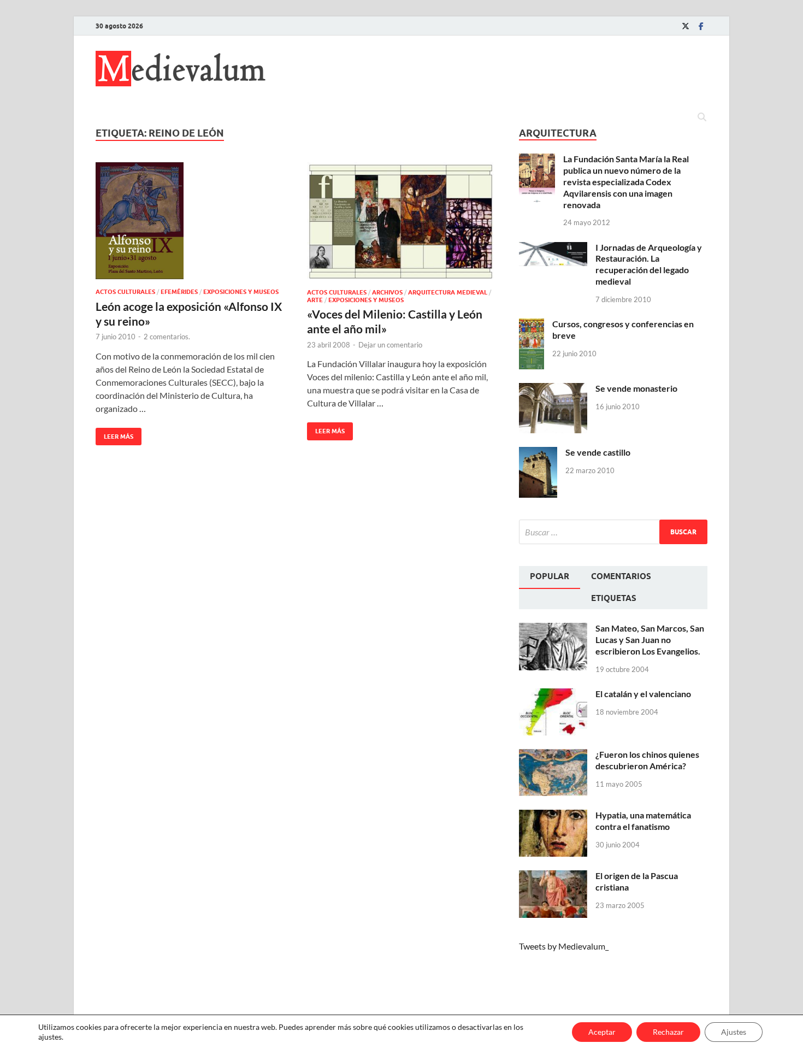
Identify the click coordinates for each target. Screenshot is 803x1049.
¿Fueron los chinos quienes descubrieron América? (647, 760)
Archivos (387, 292)
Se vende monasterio (636, 388)
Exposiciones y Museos (241, 292)
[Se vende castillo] (538, 453)
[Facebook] (700, 26)
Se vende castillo (597, 452)
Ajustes (733, 1031)
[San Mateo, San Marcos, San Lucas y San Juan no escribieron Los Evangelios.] (553, 629)
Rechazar (668, 1031)
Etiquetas (613, 598)
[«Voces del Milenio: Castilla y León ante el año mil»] (402, 221)
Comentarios (621, 576)
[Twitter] (685, 26)
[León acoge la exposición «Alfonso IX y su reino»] (191, 221)
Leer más (114, 434)
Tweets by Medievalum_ (564, 946)
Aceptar (602, 1031)
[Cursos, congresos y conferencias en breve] (531, 325)
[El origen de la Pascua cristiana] (553, 876)
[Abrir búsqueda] (702, 117)
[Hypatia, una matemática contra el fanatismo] (553, 816)
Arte (315, 300)
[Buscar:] (613, 532)
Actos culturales (125, 292)
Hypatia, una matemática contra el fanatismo (643, 821)
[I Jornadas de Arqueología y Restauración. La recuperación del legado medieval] (553, 248)
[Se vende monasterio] (553, 389)
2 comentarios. (167, 336)
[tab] (549, 577)
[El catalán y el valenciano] (553, 694)
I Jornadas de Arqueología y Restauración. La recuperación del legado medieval (648, 264)
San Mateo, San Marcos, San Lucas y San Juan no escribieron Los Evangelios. (649, 639)
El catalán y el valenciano (643, 693)
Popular (549, 576)
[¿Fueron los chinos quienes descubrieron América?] (553, 755)
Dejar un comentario (390, 344)
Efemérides (179, 292)
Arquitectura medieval (447, 292)
